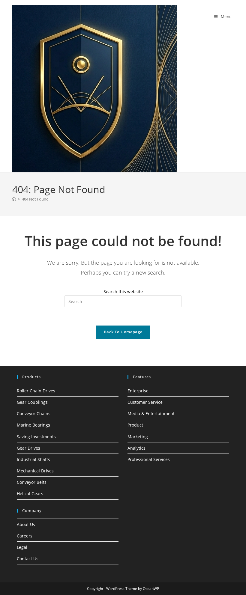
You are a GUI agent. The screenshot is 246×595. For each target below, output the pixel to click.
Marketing (138, 436)
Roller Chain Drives (36, 391)
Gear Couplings (32, 402)
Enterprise (138, 391)
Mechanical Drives (35, 471)
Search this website (123, 291)
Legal (22, 547)
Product (135, 425)
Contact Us (27, 558)
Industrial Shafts (33, 459)
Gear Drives (28, 448)
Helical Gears (30, 493)
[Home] (14, 199)
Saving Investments (36, 436)
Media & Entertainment (151, 413)
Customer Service (145, 402)
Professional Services (149, 459)
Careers (24, 536)
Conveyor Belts (31, 482)
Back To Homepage (123, 332)
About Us (26, 524)
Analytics (137, 448)
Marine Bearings (33, 425)
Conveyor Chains (33, 413)
